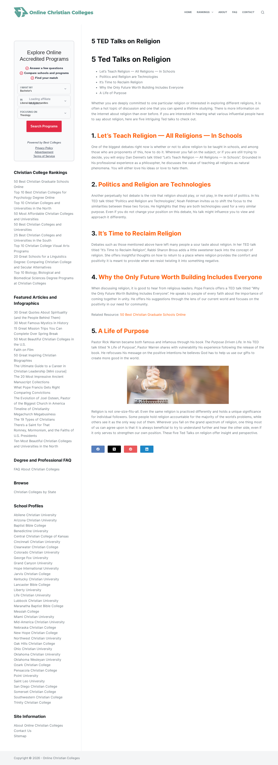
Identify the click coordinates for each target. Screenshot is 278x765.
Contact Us (22, 731)
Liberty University (27, 590)
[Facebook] (98, 449)
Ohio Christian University (33, 649)
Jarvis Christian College (32, 574)
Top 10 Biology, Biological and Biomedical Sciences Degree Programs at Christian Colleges (43, 277)
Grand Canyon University (33, 563)
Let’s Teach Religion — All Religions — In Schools (169, 135)
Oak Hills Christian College (34, 643)
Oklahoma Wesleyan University (37, 660)
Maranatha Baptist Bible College (38, 606)
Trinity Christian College (32, 702)
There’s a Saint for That (32, 425)
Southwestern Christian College (38, 697)
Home (188, 12)
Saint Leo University (29, 681)
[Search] (262, 12)
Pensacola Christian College (35, 670)
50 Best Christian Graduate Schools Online (153, 315)
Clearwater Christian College (36, 547)
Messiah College (26, 611)
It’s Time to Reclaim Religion (139, 233)
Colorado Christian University (36, 552)
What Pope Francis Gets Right (37, 387)
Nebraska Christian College (35, 627)
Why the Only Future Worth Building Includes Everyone (180, 277)
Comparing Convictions (32, 393)
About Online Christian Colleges (38, 725)
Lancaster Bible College (32, 585)
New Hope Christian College (36, 633)
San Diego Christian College (35, 686)
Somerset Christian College (35, 692)
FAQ (234, 12)
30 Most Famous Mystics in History (41, 323)
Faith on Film (24, 350)
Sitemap (20, 736)
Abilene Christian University (35, 515)
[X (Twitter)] (114, 449)
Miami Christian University (34, 617)
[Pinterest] (130, 449)
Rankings (203, 12)
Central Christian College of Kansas (41, 536)
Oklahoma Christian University (37, 654)
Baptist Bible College (30, 525)
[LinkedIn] (146, 449)
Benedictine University (31, 531)
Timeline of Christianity (31, 409)
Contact (248, 12)
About (222, 12)
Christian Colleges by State (35, 492)
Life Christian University (32, 595)
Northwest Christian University (37, 638)
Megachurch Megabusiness (35, 414)
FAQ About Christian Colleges (36, 469)
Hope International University (36, 568)
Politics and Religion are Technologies (154, 184)
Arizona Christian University (35, 520)
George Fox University (31, 558)
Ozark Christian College (32, 665)
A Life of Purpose (123, 330)
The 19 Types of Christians (34, 419)
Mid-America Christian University (39, 622)
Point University (26, 676)
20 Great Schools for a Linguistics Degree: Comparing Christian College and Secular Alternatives (42, 261)
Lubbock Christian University (36, 601)
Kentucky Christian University (36, 579)
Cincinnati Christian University (37, 542)
